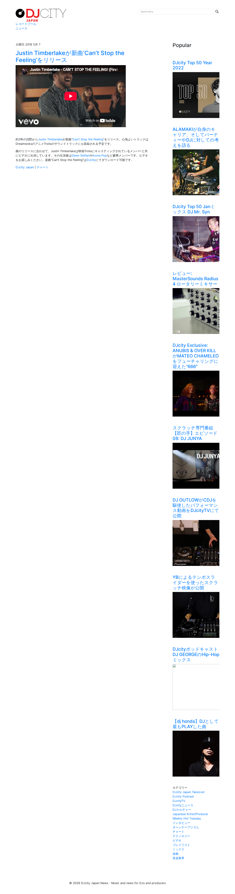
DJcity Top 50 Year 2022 (192, 65)
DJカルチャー (182, 809)
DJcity (91, 160)
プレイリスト (181, 845)
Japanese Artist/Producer (190, 814)
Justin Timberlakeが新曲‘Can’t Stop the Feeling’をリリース (70, 56)
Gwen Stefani (80, 155)
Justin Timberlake (50, 139)
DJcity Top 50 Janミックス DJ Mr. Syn (194, 209)
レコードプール (26, 24)
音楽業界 (178, 858)
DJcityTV (179, 801)
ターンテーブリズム (186, 827)
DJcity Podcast (183, 796)
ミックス (178, 849)
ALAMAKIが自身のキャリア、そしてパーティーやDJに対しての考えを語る (196, 137)
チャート (42, 167)
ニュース (21, 28)
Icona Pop (100, 155)
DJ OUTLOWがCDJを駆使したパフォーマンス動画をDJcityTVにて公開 (196, 507)
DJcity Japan (25, 167)
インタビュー (181, 823)
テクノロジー (181, 836)
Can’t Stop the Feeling (88, 139)
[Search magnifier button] (217, 11)
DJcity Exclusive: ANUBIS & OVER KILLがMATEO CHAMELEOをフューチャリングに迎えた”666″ (196, 356)
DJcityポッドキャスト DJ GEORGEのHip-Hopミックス (196, 654)
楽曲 (175, 853)
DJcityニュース (183, 805)
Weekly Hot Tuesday (187, 818)
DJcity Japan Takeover (189, 792)
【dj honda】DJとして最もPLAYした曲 (196, 724)
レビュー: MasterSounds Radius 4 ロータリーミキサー (195, 279)
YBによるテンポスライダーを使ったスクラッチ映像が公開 (195, 582)
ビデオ (177, 840)
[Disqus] (83, 224)
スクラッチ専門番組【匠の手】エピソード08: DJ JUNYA (195, 433)
